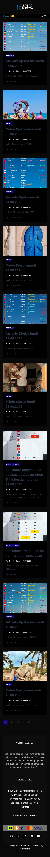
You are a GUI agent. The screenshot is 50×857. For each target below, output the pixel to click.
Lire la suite (13, 81)
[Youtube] (38, 836)
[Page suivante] (34, 722)
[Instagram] (18, 836)
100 (28, 722)
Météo (8, 123)
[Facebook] (11, 836)
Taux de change (13, 464)
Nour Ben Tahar (14, 71)
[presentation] (25, 36)
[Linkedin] (31, 836)
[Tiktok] (25, 836)
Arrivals (10, 55)
